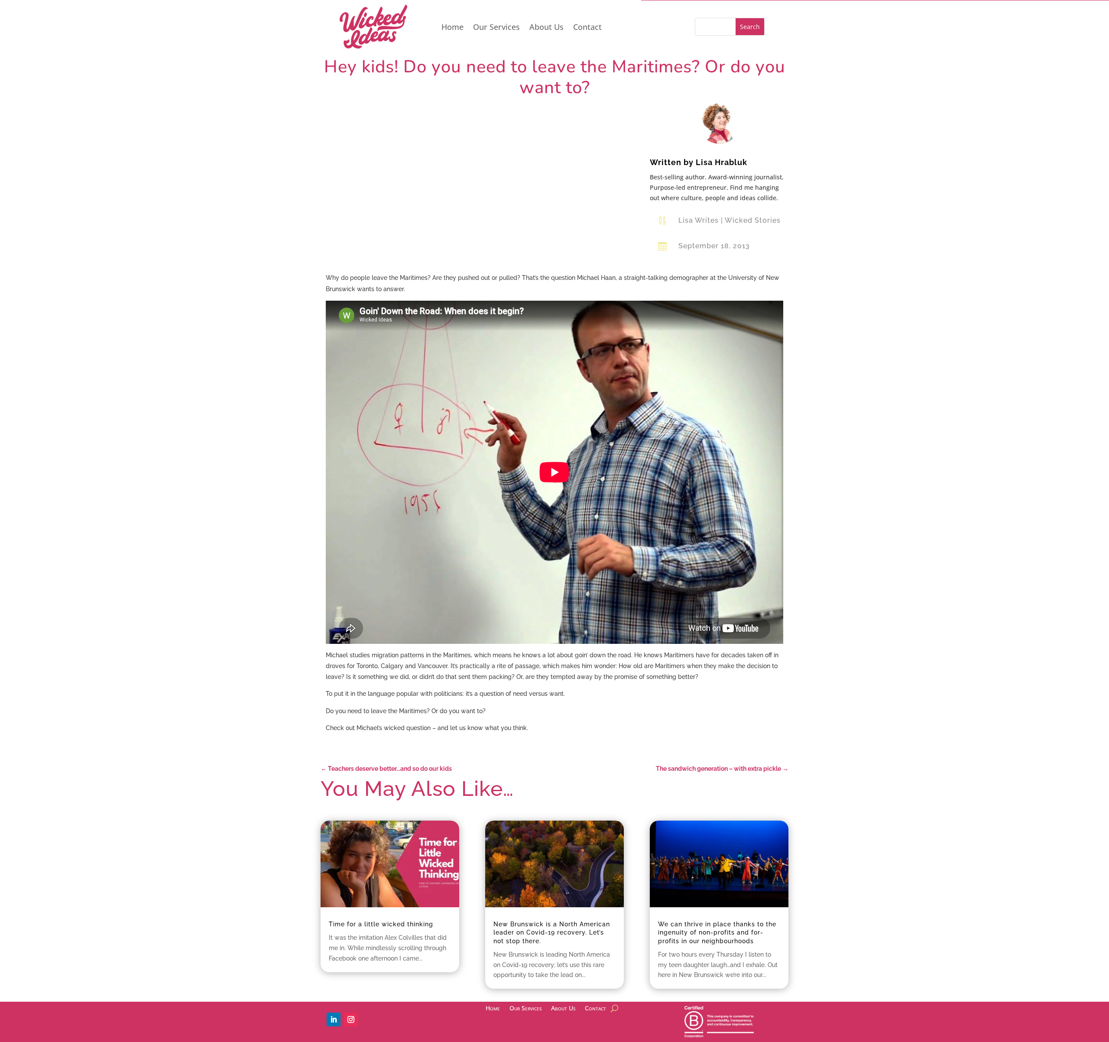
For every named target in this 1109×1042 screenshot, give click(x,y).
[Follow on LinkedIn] (333, 1019)
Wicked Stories (753, 220)
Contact (587, 28)
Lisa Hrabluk (721, 162)
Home (452, 28)
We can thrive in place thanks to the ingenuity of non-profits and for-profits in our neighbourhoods (717, 932)
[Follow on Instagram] (351, 1019)
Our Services (496, 28)
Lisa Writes (698, 220)
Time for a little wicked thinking (381, 924)
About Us (546, 28)
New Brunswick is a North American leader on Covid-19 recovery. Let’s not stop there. (551, 932)
